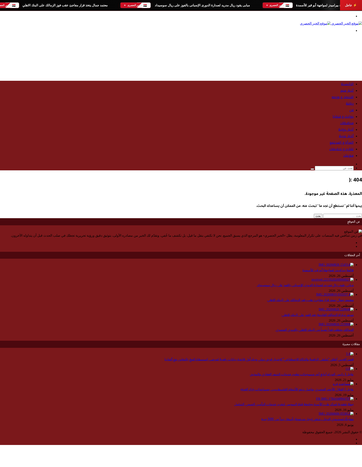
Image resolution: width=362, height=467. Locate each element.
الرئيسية (347, 84)
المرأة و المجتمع (342, 142)
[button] (181, 67)
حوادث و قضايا (343, 116)
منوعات (348, 155)
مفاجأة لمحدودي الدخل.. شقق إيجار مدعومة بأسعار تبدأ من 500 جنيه (307, 419)
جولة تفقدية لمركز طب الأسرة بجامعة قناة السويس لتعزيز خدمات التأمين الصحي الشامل (294, 404)
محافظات (347, 123)
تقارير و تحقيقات (341, 149)
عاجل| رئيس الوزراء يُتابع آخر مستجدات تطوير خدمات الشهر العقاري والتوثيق (302, 374)
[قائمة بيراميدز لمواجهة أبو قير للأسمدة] (336, 264)
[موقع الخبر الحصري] (331, 23)
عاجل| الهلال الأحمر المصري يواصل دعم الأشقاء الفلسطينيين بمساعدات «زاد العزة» (297, 389)
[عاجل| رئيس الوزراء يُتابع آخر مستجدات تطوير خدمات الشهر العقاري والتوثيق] (349, 368)
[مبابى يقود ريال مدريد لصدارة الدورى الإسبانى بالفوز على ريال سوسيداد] (333, 279)
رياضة (350, 103)
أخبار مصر (347, 90)
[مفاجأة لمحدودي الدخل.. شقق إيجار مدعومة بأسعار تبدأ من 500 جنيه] (336, 413)
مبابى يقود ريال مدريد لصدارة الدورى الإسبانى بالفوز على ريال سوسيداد (202, 5)
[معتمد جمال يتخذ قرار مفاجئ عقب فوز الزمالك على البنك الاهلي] (335, 294)
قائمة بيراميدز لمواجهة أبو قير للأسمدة (321, 5)
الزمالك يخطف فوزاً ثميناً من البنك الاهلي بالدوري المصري (314, 329)
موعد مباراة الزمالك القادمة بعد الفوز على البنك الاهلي (318, 314)
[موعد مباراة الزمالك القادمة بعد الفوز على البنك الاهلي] (336, 309)
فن (351, 110)
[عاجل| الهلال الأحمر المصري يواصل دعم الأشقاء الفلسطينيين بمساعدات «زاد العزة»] (343, 384)
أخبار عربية (346, 136)
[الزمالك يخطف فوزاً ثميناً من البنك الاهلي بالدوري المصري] (336, 324)
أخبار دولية (346, 129)
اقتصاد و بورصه (343, 97)
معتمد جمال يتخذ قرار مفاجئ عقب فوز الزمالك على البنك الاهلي (64, 5)
